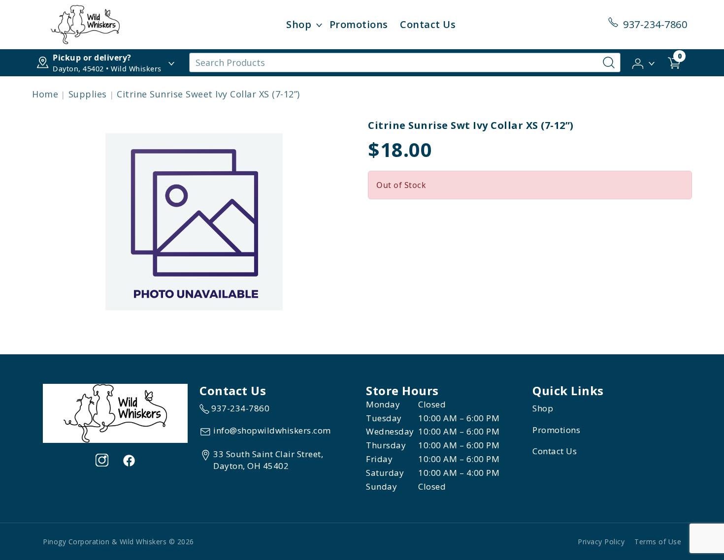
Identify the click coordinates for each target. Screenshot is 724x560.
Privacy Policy (601, 541)
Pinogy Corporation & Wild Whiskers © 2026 (118, 541)
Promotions (358, 24)
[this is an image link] (115, 412)
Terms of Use (657, 541)
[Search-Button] (609, 62)
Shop (298, 24)
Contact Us (428, 24)
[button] (644, 62)
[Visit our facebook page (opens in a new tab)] (128, 460)
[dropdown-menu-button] (319, 25)
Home (45, 94)
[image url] (85, 23)
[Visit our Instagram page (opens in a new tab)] (102, 460)
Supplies (87, 94)
